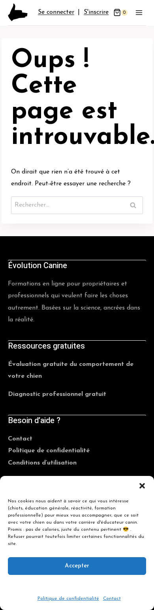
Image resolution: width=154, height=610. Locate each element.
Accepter (77, 566)
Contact (112, 598)
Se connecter (56, 12)
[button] (142, 486)
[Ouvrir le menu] (138, 12)
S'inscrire (96, 12)
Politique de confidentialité (68, 598)
